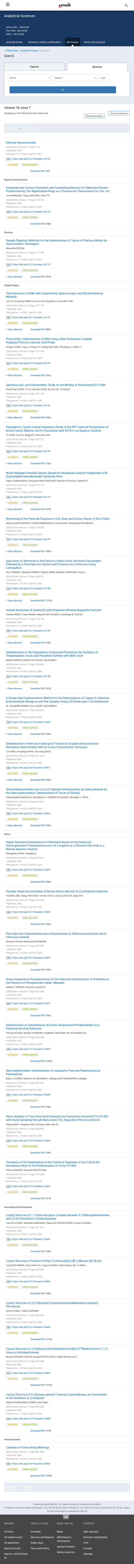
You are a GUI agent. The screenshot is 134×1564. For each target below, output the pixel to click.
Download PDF (37, 170)
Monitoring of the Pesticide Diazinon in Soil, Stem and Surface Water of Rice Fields (57, 519)
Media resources (66, 1552)
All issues (72, 42)
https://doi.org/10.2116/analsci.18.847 (31, 1186)
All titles (8, 1531)
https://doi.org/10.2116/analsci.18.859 (31, 1418)
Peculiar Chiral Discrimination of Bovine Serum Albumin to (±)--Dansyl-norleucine (57, 891)
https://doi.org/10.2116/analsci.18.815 (31, 813)
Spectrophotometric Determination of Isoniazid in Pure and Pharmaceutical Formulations (53, 1072)
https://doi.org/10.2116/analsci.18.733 (31, 158)
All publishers (11, 1542)
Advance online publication (44, 42)
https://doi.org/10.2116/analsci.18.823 (31, 911)
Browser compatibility (95, 1537)
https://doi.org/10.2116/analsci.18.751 (31, 317)
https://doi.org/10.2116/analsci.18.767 (31, 451)
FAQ (85, 1542)
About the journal (94, 42)
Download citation (94, 116)
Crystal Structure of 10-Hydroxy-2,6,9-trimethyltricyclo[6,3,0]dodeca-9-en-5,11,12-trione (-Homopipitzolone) (57, 1350)
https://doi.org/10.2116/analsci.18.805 (31, 722)
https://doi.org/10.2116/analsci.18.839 (31, 1094)
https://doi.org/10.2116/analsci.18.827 (31, 957)
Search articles (12, 1548)
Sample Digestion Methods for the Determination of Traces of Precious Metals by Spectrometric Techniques (56, 242)
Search (34, 67)
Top (66, 1517)
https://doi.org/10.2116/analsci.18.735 (31, 211)
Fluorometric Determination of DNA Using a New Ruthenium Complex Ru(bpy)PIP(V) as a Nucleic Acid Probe (49, 340)
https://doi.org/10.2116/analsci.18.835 (31, 1049)
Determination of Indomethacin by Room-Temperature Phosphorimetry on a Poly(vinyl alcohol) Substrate (53, 1026)
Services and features (42, 1537)
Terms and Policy (40, 1548)
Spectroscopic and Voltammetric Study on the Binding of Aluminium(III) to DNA (55, 385)
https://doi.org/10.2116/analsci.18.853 (31, 1281)
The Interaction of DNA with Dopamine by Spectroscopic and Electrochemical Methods (54, 295)
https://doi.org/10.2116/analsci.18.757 (31, 363)
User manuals (90, 1531)
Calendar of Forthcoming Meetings (27, 1447)
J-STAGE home (11, 50)
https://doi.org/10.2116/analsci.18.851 (31, 1239)
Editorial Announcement (21, 142)
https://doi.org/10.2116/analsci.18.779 (31, 539)
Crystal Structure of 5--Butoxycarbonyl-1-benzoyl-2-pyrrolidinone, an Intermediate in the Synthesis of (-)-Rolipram (56, 1396)
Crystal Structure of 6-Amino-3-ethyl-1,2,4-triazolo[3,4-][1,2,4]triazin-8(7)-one (54, 1261)
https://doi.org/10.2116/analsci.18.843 (31, 1140)
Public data (37, 1542)
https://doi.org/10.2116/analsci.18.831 (31, 1003)
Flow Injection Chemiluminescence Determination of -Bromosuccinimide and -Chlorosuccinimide (56, 935)
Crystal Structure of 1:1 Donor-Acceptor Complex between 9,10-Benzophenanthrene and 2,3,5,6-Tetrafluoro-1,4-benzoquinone (57, 1216)
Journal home (14, 42)
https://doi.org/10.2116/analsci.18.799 (31, 676)
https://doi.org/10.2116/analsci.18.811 (31, 767)
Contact (87, 1548)
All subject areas (13, 1537)
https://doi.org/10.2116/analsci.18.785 (31, 588)
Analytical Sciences (29, 50)
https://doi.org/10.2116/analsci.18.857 (31, 1372)
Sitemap (88, 1553)
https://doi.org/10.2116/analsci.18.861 (31, 1463)
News (60, 1531)
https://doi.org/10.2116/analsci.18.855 (31, 1327)
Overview (36, 1531)
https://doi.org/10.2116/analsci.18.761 (31, 405)
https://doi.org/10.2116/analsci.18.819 (31, 869)
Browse (97, 67)
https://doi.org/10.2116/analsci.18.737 (31, 264)
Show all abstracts (119, 113)
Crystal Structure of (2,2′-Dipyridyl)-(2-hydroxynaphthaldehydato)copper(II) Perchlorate (52, 1304)
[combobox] (30, 77)
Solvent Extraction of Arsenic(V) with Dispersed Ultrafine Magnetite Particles (53, 610)
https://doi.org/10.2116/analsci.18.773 (31, 496)
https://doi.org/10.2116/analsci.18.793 (31, 630)
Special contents (66, 1546)
